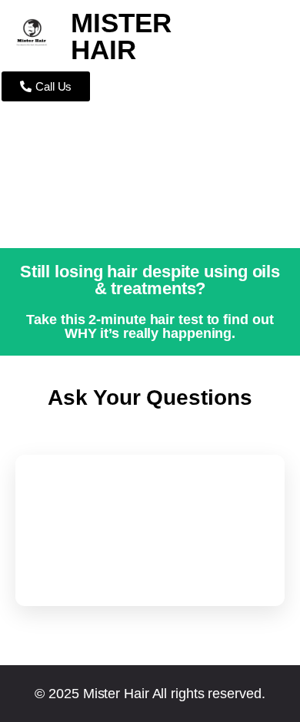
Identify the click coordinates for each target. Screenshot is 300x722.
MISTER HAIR (121, 36)
